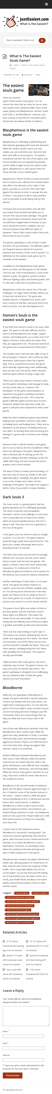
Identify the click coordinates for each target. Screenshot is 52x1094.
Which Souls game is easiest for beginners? (23, 918)
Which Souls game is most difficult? (20, 922)
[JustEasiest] (26, 22)
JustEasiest (17, 1090)
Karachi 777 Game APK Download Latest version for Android (13, 960)
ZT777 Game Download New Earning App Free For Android (13, 946)
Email (6, 1043)
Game (16, 65)
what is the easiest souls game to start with (23, 901)
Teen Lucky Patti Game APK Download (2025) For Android (12, 974)
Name (6, 1031)
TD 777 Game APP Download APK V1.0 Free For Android (37, 946)
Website (6, 1055)
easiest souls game (40, 893)
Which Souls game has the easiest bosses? (22, 914)
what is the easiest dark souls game (20, 897)
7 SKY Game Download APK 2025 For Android (37, 974)
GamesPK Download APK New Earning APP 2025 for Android (37, 960)
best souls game (22, 893)
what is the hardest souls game (18, 910)
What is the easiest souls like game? (20, 906)
